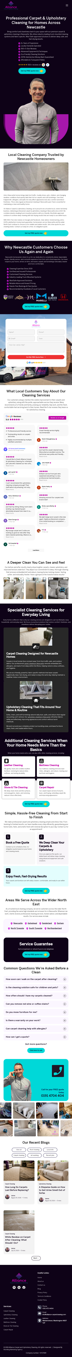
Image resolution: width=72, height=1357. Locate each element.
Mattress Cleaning (10, 1322)
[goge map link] (19, 1287)
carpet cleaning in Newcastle (34, 663)
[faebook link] (23, 1287)
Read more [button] (43, 456)
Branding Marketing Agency (13, 1349)
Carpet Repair (8, 1330)
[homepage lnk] (19, 1278)
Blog (39, 1289)
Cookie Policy (42, 1300)
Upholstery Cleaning (10, 1315)
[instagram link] (14, 1287)
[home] (11, 5)
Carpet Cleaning (9, 1311)
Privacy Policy (42, 1292)
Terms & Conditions (44, 1296)
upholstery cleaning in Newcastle (39, 717)
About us (41, 1281)
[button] (66, 5)
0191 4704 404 (52, 1095)
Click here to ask (36, 1050)
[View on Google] (39, 440)
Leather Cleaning (9, 1318)
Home (40, 1277)
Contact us (41, 1285)
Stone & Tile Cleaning (11, 1326)
